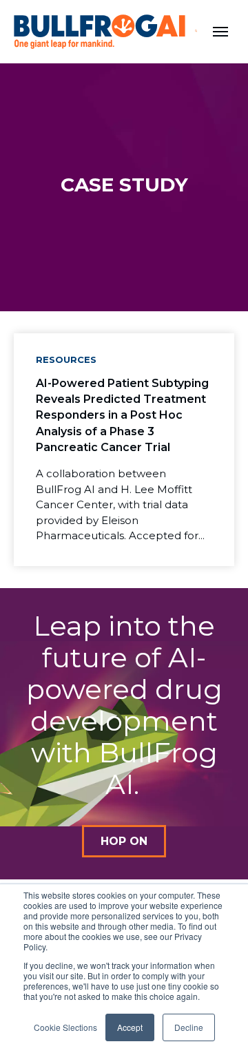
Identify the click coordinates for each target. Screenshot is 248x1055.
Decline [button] (188, 1027)
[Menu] (220, 31)
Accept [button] (130, 1027)
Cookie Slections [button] (65, 1027)
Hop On (124, 841)
